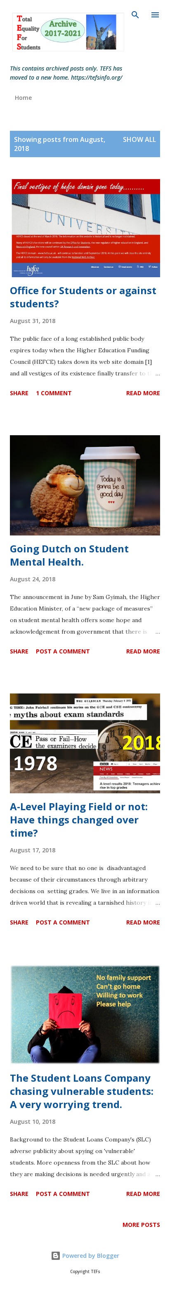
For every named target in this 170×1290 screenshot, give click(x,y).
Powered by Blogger (90, 1255)
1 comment (54, 393)
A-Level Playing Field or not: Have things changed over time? (79, 819)
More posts (141, 1225)
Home (23, 97)
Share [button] (19, 393)
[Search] (135, 15)
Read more (143, 393)
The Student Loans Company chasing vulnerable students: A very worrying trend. (81, 1091)
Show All (139, 139)
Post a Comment (63, 651)
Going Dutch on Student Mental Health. (69, 555)
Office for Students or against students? (83, 296)
